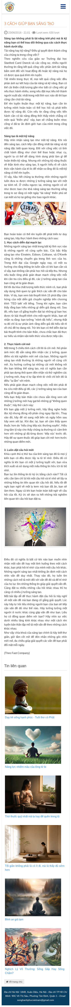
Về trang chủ (15, 981)
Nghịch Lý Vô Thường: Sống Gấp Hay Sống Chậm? (34, 971)
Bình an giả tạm (14, 919)
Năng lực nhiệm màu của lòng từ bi (25, 766)
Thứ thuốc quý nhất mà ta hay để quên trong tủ (32, 816)
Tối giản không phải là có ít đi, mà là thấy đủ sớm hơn (34, 867)
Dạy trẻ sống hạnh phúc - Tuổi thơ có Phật (29, 717)
